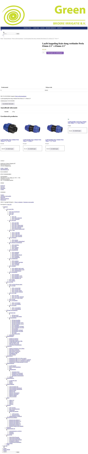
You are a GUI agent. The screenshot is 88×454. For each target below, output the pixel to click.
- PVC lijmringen (12, 237)
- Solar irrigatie (9, 443)
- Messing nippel (12, 390)
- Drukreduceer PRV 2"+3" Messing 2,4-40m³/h (19, 360)
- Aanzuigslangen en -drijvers (15, 431)
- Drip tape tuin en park (14, 343)
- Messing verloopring (13, 394)
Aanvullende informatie (7, 103)
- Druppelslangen (10, 336)
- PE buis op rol (15, 315)
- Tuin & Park (9, 434)
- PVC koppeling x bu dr (17, 277)
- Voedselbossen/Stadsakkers (15, 442)
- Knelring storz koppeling (17, 374)
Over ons (36, 28)
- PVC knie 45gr (15, 224)
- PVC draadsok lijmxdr (17, 254)
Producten (27, 28)
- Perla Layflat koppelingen (15, 367)
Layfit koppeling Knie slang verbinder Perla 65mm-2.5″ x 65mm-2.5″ (39, 38)
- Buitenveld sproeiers (13, 411)
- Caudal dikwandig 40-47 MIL (15, 341)
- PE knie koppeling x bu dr (18, 323)
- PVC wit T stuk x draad (17, 298)
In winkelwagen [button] (9, 148)
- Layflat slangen (12, 365)
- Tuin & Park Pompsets (14, 437)
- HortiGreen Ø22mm (13, 339)
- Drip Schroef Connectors (14, 351)
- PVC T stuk (12, 230)
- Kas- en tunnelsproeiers (14, 408)
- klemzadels (11, 335)
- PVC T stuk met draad (17, 235)
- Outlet (7, 444)
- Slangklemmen (12, 369)
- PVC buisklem (15, 261)
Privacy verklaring (19, 202)
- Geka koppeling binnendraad (15, 389)
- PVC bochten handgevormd (18, 229)
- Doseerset (11, 433)
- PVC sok (11, 214)
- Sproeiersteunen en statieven (15, 416)
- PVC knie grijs (12, 220)
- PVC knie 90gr (15, 222)
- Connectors (9, 346)
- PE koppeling (15, 328)
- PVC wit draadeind (16, 307)
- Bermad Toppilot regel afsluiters (16, 426)
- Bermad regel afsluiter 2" (14, 422)
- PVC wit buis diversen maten (15, 284)
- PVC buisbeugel (15, 263)
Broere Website (51, 28)
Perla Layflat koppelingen (17, 38)
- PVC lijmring (15, 240)
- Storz (10, 368)
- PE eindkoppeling (16, 333)
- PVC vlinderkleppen (16, 270)
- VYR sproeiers (15, 413)
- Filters (7, 397)
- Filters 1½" (11, 400)
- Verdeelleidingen (10, 378)
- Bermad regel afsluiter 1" (14, 420)
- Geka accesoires (12, 396)
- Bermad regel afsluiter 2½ (15, 423)
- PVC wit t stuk (15, 295)
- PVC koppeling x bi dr (17, 275)
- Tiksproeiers (12, 410)
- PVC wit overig (12, 305)
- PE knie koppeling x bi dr (17, 322)
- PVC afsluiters (12, 266)
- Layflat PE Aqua (13, 380)
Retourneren (3, 199)
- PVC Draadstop (15, 256)
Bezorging (3, 197)
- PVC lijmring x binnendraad (18, 241)
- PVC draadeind (15, 252)
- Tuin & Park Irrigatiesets (14, 438)
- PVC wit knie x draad (17, 290)
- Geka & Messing (10, 384)
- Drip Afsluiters (12, 354)
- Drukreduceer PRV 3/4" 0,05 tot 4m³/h (17, 358)
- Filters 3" (11, 402)
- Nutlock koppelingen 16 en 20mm (16, 348)
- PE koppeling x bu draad (17, 331)
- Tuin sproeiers (12, 407)
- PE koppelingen (12, 317)
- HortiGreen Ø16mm (13, 338)
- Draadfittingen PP (13, 353)
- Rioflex (11, 381)
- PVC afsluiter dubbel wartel (18, 269)
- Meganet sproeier (16, 415)
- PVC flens (14, 246)
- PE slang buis (12, 312)
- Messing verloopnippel (14, 392)
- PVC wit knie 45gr (16, 289)
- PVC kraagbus (15, 247)
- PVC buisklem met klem (17, 262)
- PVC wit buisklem (13, 300)
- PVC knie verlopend (16, 227)
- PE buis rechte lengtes (17, 316)
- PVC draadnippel (16, 257)
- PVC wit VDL (9, 282)
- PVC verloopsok (15, 219)
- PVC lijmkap (12, 280)
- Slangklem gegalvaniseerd (18, 375)
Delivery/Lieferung (5, 198)
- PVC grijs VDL (10, 209)
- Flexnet (11, 383)
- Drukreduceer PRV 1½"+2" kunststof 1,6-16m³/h (20, 359)
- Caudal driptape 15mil (14, 342)
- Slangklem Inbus (15, 372)
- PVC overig (12, 279)
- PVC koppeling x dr (16, 278)
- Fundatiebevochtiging (14, 441)
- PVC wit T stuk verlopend (18, 296)
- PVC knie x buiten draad (17, 225)
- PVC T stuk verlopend (17, 236)
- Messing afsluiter (13, 395)
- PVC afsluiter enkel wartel (18, 268)
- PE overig (14, 332)
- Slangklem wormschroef (17, 373)
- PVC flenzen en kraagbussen (15, 242)
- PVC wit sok (12, 299)
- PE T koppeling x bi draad (18, 326)
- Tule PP (11, 376)
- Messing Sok (12, 391)
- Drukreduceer (9, 356)
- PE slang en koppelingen (11, 310)
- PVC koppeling (15, 274)
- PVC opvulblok (15, 264)
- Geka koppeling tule (13, 386)
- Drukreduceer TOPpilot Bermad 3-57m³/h (18, 362)
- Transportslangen (10, 363)
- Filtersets (11, 404)
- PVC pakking (15, 248)
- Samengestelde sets (10, 428)
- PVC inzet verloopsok (17, 217)
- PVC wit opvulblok (16, 304)
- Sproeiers (8, 405)
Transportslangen (7, 38)
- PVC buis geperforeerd (14, 211)
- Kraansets (8, 427)
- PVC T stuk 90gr (16, 232)
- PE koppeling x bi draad (17, 330)
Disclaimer (3, 188)
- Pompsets (11, 432)
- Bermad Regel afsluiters (11, 417)
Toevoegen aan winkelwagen (55, 52)
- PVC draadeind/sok (13, 250)
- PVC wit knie (12, 285)
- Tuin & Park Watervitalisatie (15, 439)
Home (2, 38)
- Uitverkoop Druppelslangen (15, 344)
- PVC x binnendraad (16, 309)
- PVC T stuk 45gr (16, 233)
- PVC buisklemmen (13, 258)
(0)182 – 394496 (4, 168)
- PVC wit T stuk (12, 293)
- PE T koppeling (15, 325)
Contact (59, 28)
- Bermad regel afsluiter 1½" (15, 421)
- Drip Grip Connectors (14, 352)
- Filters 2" (11, 401)
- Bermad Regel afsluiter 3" (15, 425)
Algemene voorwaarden (6, 196)
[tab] (8, 104)
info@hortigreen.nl (5, 169)
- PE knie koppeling (16, 320)
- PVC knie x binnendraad (17, 226)
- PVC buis (11, 213)
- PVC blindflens (15, 245)
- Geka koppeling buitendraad (15, 388)
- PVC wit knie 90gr (16, 288)
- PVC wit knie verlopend (17, 291)
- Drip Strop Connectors (14, 349)
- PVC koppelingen (13, 272)
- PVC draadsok (15, 253)
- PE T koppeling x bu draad (18, 327)
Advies (42, 28)
